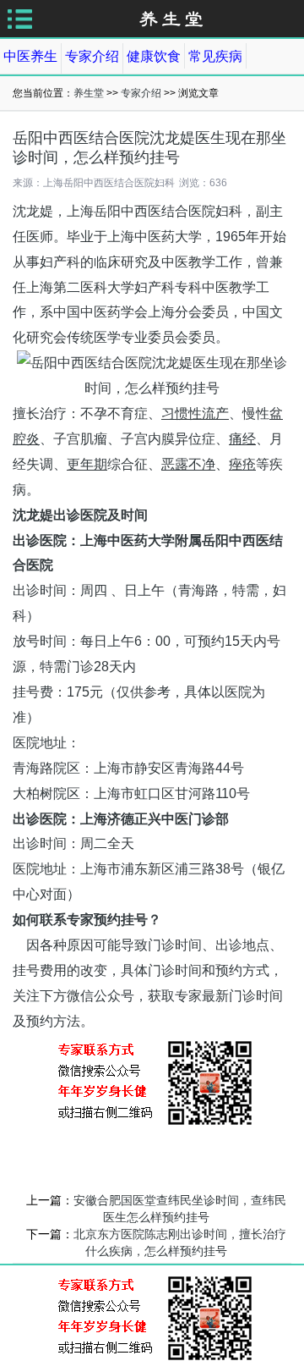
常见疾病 (215, 56)
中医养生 (30, 56)
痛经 (242, 439)
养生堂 (88, 93)
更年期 (87, 464)
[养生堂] (171, 18)
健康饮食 (154, 56)
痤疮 (242, 464)
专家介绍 (92, 56)
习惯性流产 (195, 413)
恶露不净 (188, 464)
